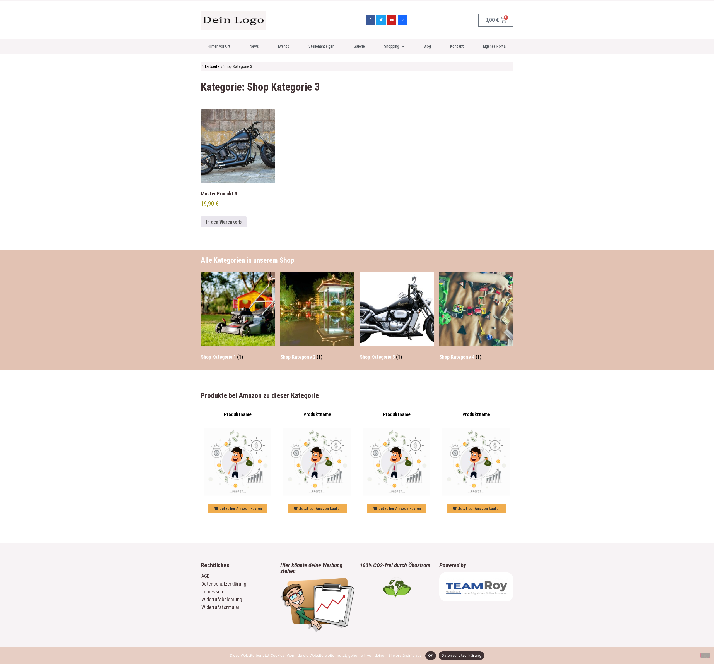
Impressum (213, 592)
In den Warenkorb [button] (224, 222)
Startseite (210, 66)
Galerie (359, 46)
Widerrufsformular (220, 607)
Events (283, 46)
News (254, 46)
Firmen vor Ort (219, 46)
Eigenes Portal (494, 46)
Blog (427, 46)
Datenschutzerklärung (223, 584)
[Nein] (705, 655)
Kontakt (457, 46)
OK (430, 655)
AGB (205, 576)
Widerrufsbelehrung (221, 599)
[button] (237, 508)
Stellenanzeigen (321, 46)
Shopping (391, 46)
